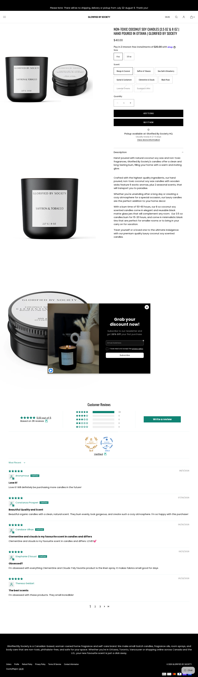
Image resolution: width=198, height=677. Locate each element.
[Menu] (7, 17)
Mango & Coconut (123, 71)
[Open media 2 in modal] (49, 203)
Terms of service (54, 664)
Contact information (71, 664)
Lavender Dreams (124, 89)
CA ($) (167, 17)
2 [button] (95, 606)
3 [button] (100, 606)
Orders (8, 664)
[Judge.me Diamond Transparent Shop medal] (107, 443)
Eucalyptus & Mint (144, 89)
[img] (16, 471)
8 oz (118, 56)
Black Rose (165, 79)
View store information (148, 139)
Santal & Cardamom (124, 79)
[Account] (183, 17)
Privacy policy (40, 664)
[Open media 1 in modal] (49, 80)
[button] (176, 17)
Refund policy (27, 664)
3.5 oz (129, 56)
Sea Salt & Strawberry (166, 71)
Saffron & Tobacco (144, 71)
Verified (98, 454)
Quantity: (118, 96)
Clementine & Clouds (146, 79)
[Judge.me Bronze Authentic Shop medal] (91, 443)
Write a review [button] (162, 419)
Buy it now (148, 122)
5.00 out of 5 (44, 417)
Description (120, 152)
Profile (16, 664)
